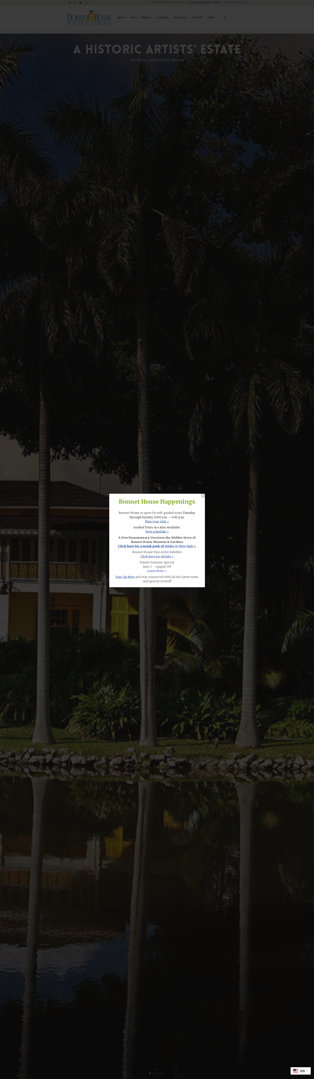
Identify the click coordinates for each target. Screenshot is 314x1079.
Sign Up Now (125, 577)
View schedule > (157, 531)
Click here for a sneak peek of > (157, 546)
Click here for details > (157, 556)
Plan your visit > (157, 521)
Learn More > (157, 571)
